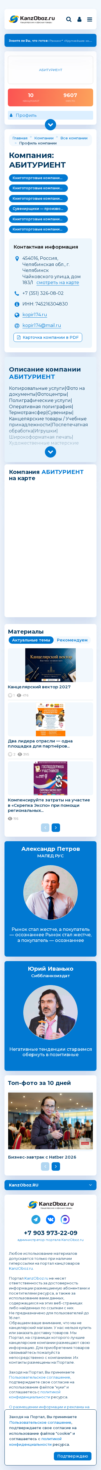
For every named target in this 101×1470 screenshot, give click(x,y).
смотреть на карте (57, 282)
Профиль (26, 115)
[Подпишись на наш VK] (50, 1218)
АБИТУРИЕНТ (32, 377)
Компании (44, 138)
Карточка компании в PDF (51, 337)
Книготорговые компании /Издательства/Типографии (40, 178)
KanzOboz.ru (21, 1268)
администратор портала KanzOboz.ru (50, 1240)
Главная (19, 138)
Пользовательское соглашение (39, 1377)
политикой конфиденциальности (35, 1394)
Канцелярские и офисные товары (36, 22)
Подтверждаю (72, 1456)
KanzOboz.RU (23, 1185)
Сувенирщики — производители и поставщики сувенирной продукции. (40, 208)
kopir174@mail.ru (41, 325)
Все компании (74, 138)
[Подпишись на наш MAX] (65, 1218)
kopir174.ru (34, 314)
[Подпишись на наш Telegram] (35, 1218)
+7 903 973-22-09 (50, 1232)
